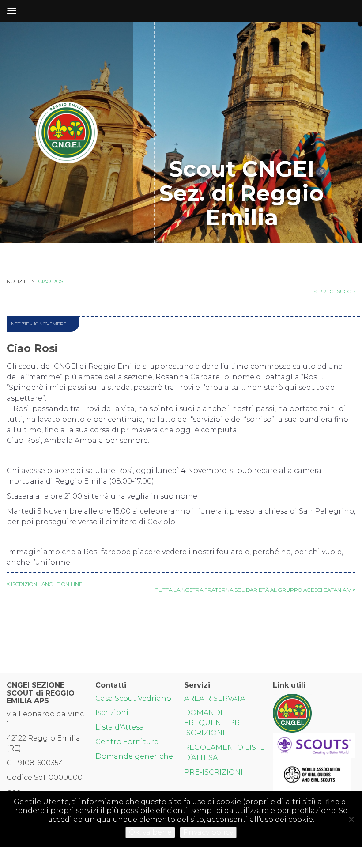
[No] (351, 819)
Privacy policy (208, 832)
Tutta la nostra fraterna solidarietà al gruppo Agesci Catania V (253, 589)
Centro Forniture (126, 741)
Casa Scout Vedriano (133, 698)
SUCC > (346, 291)
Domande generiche (134, 756)
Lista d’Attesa (119, 727)
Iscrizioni (111, 712)
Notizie (20, 324)
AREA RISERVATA (214, 698)
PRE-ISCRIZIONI (213, 772)
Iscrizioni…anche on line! (47, 584)
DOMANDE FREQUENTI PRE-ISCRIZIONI (215, 722)
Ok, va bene (150, 832)
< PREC (323, 291)
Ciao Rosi (51, 281)
